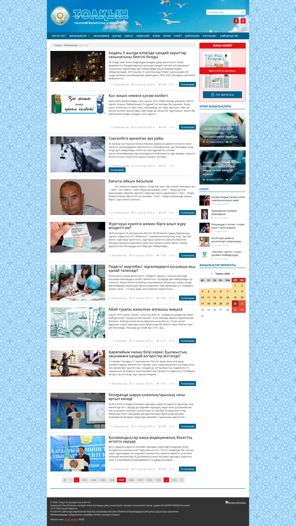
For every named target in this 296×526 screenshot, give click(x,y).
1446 (112, 480)
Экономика (101, 35)
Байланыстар (229, 35)
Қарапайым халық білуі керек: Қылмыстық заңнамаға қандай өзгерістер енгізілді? (148, 354)
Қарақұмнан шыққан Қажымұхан (224, 212)
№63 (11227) (222, 70)
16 (242, 297)
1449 (140, 480)
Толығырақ (187, 84)
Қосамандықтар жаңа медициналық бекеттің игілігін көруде (150, 439)
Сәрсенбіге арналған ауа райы (136, 138)
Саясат (128, 35)
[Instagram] (243, 20)
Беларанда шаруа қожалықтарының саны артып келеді (147, 396)
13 (220, 297)
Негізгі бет (59, 35)
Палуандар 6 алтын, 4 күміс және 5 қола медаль (228, 226)
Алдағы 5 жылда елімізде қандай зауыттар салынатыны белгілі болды (147, 54)
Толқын (123, 16)
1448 (130, 480)
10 (202, 297)
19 (214, 303)
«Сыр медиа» (71, 519)
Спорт (178, 35)
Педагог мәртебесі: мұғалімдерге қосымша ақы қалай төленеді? (152, 268)
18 (208, 303)
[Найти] (242, 12)
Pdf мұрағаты (225, 94)
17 (202, 303)
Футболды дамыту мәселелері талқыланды (226, 239)
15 (235, 297)
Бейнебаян (192, 35)
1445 (102, 480)
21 (227, 303)
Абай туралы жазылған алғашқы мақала (146, 309)
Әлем (156, 35)
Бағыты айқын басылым (131, 181)
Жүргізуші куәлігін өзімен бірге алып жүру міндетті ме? (147, 225)
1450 (149, 480)
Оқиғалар (143, 35)
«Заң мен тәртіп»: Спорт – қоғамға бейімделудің (227, 253)
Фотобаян (209, 35)
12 (214, 297)
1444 (93, 480)
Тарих (167, 35)
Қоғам (116, 35)
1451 (158, 480)
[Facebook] (236, 20)
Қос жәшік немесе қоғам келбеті (138, 95)
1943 (174, 480)
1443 (84, 480)
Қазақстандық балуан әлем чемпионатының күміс (228, 198)
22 (235, 303)
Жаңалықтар (78, 35)
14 (227, 297)
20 (220, 303)
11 (208, 297)
